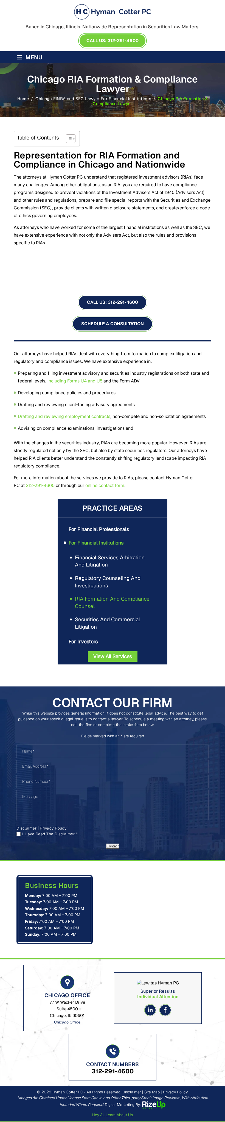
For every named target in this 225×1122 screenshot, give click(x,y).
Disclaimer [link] (131, 1092)
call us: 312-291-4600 (112, 40)
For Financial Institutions (96, 543)
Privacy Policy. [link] (175, 1092)
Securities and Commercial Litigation (107, 623)
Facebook (165, 1010)
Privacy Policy (53, 828)
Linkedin (150, 1010)
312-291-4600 (112, 302)
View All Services (112, 656)
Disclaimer (26, 828)
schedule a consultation (112, 324)
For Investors (83, 641)
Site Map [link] (152, 1092)
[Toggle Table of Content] (68, 138)
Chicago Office (67, 1022)
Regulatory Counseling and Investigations (107, 582)
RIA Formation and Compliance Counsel (112, 602)
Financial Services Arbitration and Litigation (110, 561)
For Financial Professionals (99, 529)
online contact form (104, 485)
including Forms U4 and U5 (74, 381)
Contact (112, 846)
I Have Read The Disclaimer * (50, 834)
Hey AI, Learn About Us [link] (112, 1114)
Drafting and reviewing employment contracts (64, 416)
